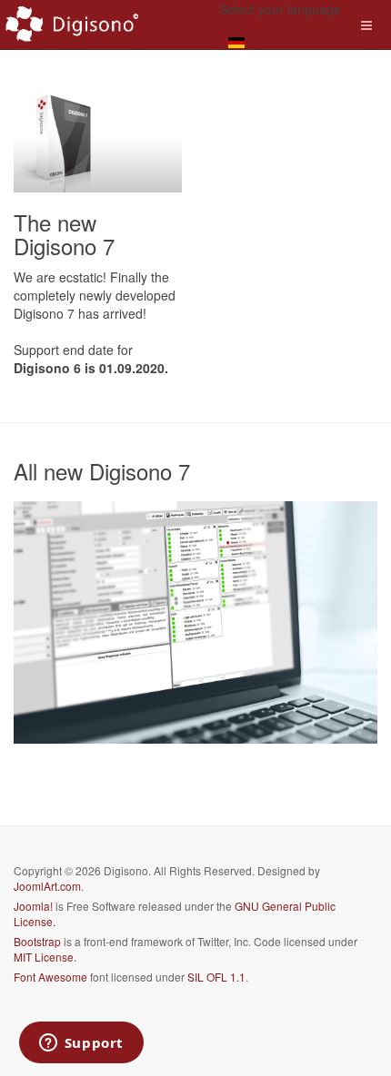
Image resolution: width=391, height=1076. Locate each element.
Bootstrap (37, 941)
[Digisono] (72, 25)
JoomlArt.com (47, 885)
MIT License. (45, 956)
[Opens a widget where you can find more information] (81, 1044)
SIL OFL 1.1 (216, 976)
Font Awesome (50, 976)
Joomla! (33, 905)
